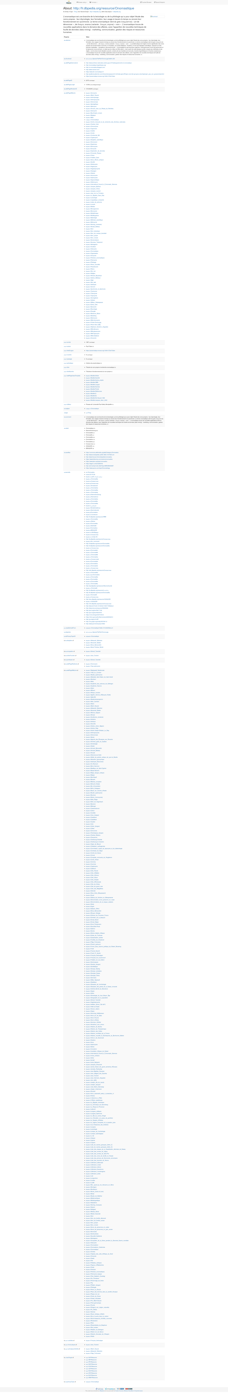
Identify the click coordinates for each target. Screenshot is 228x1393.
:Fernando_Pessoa (93, 153)
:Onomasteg (92, 492)
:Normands (91, 1231)
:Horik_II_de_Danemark (95, 1038)
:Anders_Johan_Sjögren (95, 726)
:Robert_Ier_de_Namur (94, 1332)
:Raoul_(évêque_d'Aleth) (95, 1314)
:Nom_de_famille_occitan (95, 1220)
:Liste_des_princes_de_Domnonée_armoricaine (101, 1158)
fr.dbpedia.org (117, 11)
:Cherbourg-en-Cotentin (95, 842)
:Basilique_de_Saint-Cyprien (96, 768)
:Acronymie (91, 93)
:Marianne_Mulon (93, 313)
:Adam (90, 688)
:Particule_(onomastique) (95, 258)
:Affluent (90, 690)
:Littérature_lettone (93, 1167)
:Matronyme (91, 318)
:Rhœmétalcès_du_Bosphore (96, 1325)
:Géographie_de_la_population (97, 998)
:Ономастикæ (92, 559)
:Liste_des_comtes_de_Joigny (96, 1151)
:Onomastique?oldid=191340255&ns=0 (99, 628)
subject (67, 408)
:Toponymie (91, 296)
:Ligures (90, 1140)
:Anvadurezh (92, 485)
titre (66, 367)
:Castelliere (91, 819)
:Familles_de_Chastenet (95, 940)
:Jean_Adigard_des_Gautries (96, 1073)
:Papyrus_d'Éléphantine (95, 1265)
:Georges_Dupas (93, 973)
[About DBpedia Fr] (68, 2)
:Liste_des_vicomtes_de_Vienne (97, 1160)
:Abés (90, 681)
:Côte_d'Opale (92, 880)
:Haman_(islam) (92, 1009)
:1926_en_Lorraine (93, 672)
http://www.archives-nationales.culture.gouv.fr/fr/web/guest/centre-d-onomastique (109, 63)
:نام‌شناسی (91, 506)
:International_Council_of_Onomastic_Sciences (101, 184)
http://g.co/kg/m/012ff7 (92, 619)
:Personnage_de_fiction (95, 1280)
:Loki (89, 1176)
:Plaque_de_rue (92, 1294)
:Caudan (90, 822)
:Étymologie (91, 309)
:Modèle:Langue (93, 384)
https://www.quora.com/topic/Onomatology (98, 468)
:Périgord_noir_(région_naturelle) (97, 1307)
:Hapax (90, 1011)
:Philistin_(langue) (93, 1285)
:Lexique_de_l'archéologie (95, 1131)
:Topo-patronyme (93, 666)
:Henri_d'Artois (92, 1020)
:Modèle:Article (92, 376)
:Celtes (90, 828)
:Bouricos (91, 795)
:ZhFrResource (91, 1373)
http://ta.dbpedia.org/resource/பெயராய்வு (97, 590)
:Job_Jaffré (91, 1080)
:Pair (89, 1260)
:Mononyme (91, 211)
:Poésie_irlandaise (93, 1298)
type (66, 413)
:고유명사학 (91, 537)
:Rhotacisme (91, 1321)
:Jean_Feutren (92, 655)
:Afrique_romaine (93, 692)
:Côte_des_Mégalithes (94, 888)
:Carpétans (91, 817)
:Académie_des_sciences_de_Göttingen (99, 684)
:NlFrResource (91, 1360)
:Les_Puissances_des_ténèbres (97, 1125)
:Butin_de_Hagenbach (94, 802)
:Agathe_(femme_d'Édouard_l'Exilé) (98, 695)
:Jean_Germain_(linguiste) (95, 1078)
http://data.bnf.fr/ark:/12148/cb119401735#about (99, 606)
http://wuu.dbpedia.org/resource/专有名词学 (98, 599)
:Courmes (91, 864)
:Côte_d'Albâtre (92, 873)
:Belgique (91, 115)
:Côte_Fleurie (92, 871)
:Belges (90, 775)
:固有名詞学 (91, 530)
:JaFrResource (91, 1368)
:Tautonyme (91, 291)
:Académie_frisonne (94, 686)
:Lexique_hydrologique (94, 1133)
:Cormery (91, 862)
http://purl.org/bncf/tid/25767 (94, 612)
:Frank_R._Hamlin (93, 953)
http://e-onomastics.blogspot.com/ (95, 67)
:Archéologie (91, 744)
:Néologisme (91, 244)
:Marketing (91, 316)
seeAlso (67, 452)
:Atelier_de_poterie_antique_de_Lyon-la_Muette (102, 757)
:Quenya (90, 1312)
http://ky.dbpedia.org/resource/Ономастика (98, 539)
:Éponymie (91, 307)
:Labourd (90, 1109)
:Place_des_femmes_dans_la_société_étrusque (101, 1292)
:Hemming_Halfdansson (95, 1013)
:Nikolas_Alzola (92, 1211)
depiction (67, 632)
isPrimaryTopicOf (69, 636)
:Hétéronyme (92, 182)
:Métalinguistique (93, 1200)
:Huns (90, 1042)
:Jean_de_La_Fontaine (94, 193)
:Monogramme (92, 209)
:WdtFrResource (92, 1377)
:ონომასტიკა (92, 532)
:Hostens (90, 1040)
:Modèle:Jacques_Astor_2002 (96, 400)
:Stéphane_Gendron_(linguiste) (97, 327)
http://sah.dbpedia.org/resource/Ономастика (98, 570)
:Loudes (90, 1180)
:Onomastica (91, 528)
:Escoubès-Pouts (93, 926)
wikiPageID (68, 80)
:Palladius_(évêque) (94, 1263)
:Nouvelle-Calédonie (94, 1236)
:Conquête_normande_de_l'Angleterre (99, 857)
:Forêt (90, 949)
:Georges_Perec (93, 975)
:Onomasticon (92, 1245)
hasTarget (68, 1357)
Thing (75, 11)
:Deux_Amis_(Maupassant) (96, 893)
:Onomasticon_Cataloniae (95, 1247)
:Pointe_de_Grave (93, 1296)
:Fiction (90, 155)
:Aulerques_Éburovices (94, 761)
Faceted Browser (146, 2)
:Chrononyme (92, 126)
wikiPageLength (69, 84)
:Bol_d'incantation (93, 786)
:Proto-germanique (93, 1303)
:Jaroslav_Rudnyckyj (94, 1069)
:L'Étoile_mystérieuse (94, 1100)
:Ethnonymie (91, 146)
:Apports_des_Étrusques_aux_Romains (99, 739)
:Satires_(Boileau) (93, 278)
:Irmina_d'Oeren (93, 1055)
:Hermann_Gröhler (93, 1022)
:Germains (91, 978)
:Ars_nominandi (92, 541)
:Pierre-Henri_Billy (93, 324)
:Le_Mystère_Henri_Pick (95, 195)
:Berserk (90, 779)
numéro (68, 355)
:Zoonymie (91, 338)
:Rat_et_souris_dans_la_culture (97, 1316)
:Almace (90, 715)
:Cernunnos (91, 831)
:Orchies (90, 1251)
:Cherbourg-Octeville (94, 839)
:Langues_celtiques (93, 1111)
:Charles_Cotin (92, 124)
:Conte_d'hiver (92, 859)
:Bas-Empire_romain (94, 113)
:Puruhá (90, 1305)
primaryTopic (69, 1382)
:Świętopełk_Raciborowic (95, 670)
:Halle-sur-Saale (92, 1006)
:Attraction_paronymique (95, 759)
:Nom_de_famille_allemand (96, 1218)
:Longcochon (92, 1178)
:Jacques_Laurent (93, 191)
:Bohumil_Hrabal (93, 784)
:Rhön (90, 1323)
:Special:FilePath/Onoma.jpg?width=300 (100, 59)
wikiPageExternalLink (71, 63)
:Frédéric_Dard (92, 157)
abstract (67, 40)
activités (69, 1340)
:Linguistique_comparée (95, 200)
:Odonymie (91, 249)
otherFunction (70, 655)
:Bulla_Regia (92, 799)
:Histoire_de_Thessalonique (96, 1029)
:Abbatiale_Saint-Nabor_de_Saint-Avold (99, 677)
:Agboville (91, 697)
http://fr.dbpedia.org (95, 11)
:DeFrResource (91, 1364)
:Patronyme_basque (94, 1274)
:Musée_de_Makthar (94, 1196)
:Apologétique (92, 104)
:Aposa (90, 737)
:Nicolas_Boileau (93, 226)
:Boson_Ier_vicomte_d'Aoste (96, 790)
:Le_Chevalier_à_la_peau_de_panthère (99, 1118)
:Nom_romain (92, 238)
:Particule (91, 1269)
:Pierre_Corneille (93, 264)
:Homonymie (92, 175)
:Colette (90, 131)
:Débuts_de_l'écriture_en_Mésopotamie (99, 897)
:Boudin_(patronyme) (94, 793)
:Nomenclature (92, 240)
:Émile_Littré (91, 304)
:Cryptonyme (92, 137)
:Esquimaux (91, 144)
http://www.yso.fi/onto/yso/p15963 (95, 624)
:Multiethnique (92, 213)
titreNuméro (69, 371)
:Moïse (90, 1194)
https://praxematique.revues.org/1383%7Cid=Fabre (100, 76)
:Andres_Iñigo (92, 728)
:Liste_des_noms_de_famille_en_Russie (99, 1156)
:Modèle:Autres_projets (94, 380)
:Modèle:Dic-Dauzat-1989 (95, 398)
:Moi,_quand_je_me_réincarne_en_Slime (100, 1185)
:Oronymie (91, 255)
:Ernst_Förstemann (93, 924)
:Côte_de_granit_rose (94, 886)
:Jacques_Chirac (93, 189)
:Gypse (90, 991)
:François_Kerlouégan (94, 955)
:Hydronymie (92, 177)
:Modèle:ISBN (92, 382)
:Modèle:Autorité (93, 378)
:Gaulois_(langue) (93, 964)
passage (68, 359)
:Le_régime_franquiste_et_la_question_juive (100, 1122)
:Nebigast (91, 1209)
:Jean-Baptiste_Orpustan (95, 1071)
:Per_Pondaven (92, 1278)
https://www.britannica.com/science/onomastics (99, 459)
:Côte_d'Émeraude (93, 882)
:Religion (90, 273)
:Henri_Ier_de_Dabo (94, 1015)
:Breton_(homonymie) (94, 797)
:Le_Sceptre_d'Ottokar (94, 1120)
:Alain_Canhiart (92, 701)
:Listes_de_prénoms (94, 202)
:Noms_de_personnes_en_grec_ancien (99, 1229)
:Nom (89, 229)
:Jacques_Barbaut (93, 186)
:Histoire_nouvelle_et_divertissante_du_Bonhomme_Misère (105, 1035)
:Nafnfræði (91, 526)
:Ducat (90, 895)
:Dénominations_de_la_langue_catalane (99, 902)
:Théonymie (91, 293)
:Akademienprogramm (94, 699)
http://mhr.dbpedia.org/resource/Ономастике (98, 604)
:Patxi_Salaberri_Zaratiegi (95, 1276)
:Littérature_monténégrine (95, 1171)
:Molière (90, 206)
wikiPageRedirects (71, 664)
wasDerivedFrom (70, 628)
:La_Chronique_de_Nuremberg (97, 1104)
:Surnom (90, 287)
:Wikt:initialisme (92, 336)
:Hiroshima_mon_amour (95, 1024)
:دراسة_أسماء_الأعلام (94, 477)
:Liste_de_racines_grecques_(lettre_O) (99, 1147)
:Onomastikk (92, 552)
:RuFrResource (91, 1371)
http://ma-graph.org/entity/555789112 (96, 621)
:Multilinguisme (92, 215)
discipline (68, 640)
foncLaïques (70, 1345)
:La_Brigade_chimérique (95, 1102)
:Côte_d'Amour (92, 875)
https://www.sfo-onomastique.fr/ (95, 72)
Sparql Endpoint (160, 2)
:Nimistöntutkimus (93, 508)
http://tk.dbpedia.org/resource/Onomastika (98, 592)
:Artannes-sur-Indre (93, 755)
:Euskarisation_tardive (94, 937)
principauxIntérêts (71, 1349)
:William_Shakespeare (94, 302)
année (67, 342)
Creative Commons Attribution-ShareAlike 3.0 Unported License (129, 1390)
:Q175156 (90, 474)
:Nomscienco (92, 497)
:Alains (90, 704)
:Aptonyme (91, 106)
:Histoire (90, 173)
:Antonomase (92, 102)
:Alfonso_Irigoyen (93, 712)
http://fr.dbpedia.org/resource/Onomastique (103, 8)
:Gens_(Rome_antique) (95, 160)
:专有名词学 (91, 601)
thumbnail (67, 59)
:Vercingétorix (92, 298)
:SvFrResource (91, 1357)
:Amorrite (91, 724)
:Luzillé (90, 1182)
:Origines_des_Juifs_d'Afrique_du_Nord (99, 1254)
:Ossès (90, 1258)
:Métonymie (91, 222)
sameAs (67, 472)
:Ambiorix (91, 719)
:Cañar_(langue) (93, 826)
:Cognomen (91, 128)
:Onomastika (92, 479)
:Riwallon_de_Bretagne (94, 1329)
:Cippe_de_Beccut (93, 844)
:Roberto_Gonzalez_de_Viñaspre (97, 1334)
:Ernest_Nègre (92, 922)
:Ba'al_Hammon (92, 766)
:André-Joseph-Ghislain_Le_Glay (97, 730)
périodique (68, 363)
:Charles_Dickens (93, 835)
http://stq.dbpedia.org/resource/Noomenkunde (99, 586)
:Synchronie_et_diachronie (95, 289)
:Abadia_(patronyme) (94, 675)
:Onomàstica (92, 488)
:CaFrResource (91, 1366)
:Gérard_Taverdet (93, 651)
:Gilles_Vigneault (93, 980)
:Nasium (90, 1207)
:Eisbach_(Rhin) (92, 908)
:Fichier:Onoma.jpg (93, 322)
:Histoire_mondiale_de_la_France (97, 1033)
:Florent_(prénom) (93, 944)
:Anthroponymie (92, 99)
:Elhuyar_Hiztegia (93, 913)
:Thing (88, 413)
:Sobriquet (91, 284)
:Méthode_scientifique (94, 220)
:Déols (90, 904)
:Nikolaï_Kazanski (93, 1214)
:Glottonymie (92, 164)
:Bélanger (91, 806)
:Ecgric (90, 906)
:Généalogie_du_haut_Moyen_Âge (98, 995)
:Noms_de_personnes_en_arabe (97, 1227)
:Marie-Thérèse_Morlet (94, 647)
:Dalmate (90, 891)
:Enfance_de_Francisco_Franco (97, 915)
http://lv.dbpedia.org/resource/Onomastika (98, 546)
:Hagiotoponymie (93, 169)
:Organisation (92, 253)
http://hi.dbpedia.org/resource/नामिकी (96, 517)
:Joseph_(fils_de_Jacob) (95, 1082)
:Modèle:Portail (92, 389)
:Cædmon (91, 868)
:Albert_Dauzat (92, 95)
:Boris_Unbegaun (93, 788)
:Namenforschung (93, 494)
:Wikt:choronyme (93, 320)
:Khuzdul (90, 1091)
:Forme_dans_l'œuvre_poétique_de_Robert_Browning (103, 946)
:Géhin (90, 993)
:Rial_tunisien (92, 1327)
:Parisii (90, 1267)
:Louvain (90, 204)
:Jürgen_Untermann (94, 1089)
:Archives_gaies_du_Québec (96, 741)
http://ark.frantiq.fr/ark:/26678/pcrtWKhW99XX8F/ (100, 466)
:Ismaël (90, 1060)
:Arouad (90, 753)
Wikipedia (102, 1390)
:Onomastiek (92, 550)
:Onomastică (92, 566)
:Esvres (90, 931)
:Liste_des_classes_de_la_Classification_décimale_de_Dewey (105, 1149)
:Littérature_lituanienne (94, 1169)
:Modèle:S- (91, 393)
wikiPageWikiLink (69, 93)
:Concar (90, 855)
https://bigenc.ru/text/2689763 (94, 463)
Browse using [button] (82, 2)
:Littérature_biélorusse (94, 1162)
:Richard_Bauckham (94, 275)
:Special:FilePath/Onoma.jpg (97, 632)
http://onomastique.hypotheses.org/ (96, 65)
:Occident (91, 247)
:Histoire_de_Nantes (94, 1027)
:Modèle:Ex (91, 396)
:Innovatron (91, 1049)
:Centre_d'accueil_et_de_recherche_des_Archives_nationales (105, 122)
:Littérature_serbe (93, 1174)
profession (69, 660)
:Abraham (91, 679)
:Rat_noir (91, 271)
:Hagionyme (91, 166)
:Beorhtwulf (91, 777)
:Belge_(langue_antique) (95, 773)
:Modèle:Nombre (93, 387)
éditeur (67, 404)
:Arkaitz (90, 746)
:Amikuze (91, 721)
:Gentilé (90, 162)
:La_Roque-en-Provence (95, 1107)
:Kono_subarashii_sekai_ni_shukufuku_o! (100, 1093)
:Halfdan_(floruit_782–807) (96, 1004)
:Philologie (91, 262)
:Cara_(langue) (92, 815)
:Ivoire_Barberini (93, 1062)
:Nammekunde (92, 510)
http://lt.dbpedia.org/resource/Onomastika (97, 543)
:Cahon (90, 810)
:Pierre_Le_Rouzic (93, 1289)
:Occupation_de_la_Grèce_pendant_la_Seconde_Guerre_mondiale (107, 1240)
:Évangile (91, 311)
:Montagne (91, 1187)
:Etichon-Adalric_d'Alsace (95, 933)
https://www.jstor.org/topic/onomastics (96, 461)
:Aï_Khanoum (92, 764)
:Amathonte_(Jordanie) (94, 717)
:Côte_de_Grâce (93, 884)
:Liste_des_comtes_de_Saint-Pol (97, 1153)
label (66, 428)
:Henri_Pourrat (92, 1018)
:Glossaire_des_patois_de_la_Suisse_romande (101, 986)
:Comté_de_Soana (93, 853)
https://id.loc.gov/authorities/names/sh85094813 (99, 617)
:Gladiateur (91, 982)
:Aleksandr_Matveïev (94, 640)
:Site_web (91, 282)
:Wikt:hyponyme (92, 333)
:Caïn (89, 824)
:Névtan (90, 521)
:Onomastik (91, 588)
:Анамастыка (92, 481)
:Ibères (90, 1047)
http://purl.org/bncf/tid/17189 (94, 610)
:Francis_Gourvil (93, 951)
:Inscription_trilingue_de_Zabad (97, 1051)
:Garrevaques (92, 962)
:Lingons (90, 1142)
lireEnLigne (68, 350)
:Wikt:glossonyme (93, 331)
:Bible (90, 117)
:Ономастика (92, 483)
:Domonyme (91, 142)
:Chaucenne (91, 837)
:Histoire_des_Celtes (94, 1031)
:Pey (89, 1283)
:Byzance (91, 804)
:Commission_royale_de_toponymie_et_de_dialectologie (104, 848)
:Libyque (90, 1138)
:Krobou (90, 1096)
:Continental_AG (93, 135)
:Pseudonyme (92, 267)
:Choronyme (91, 664)
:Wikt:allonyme (92, 329)
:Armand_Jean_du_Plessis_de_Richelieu (99, 108)
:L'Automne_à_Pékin (94, 1098)
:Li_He (90, 1136)
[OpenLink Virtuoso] (99, 1388)
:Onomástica (92, 499)
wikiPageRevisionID (70, 89)
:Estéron (90, 929)
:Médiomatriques (93, 1198)
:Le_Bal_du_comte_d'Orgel (96, 1116)
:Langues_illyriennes (94, 1113)
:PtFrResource (91, 1362)
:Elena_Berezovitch (93, 645)
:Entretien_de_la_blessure (95, 917)
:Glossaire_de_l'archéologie (96, 984)
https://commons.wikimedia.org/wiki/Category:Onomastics (102, 452)
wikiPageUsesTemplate (72, 376)
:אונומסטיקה (92, 514)
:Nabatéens (91, 1202)
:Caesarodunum (92, 808)
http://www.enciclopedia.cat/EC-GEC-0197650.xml (100, 455)
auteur (67, 346)
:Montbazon (91, 1189)
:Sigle (90, 280)
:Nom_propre (92, 235)
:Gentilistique (92, 966)
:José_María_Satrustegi (95, 1087)
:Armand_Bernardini (94, 748)
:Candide (90, 813)
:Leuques (91, 1127)
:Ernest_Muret (92, 920)
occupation (69, 651)
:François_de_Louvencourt (96, 957)
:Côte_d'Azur (92, 877)
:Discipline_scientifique (94, 140)
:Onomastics (90, 472)
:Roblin (90, 1336)
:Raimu (90, 269)
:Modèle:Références (94, 391)
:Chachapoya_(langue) (94, 833)
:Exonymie (91, 149)
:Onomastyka (92, 561)
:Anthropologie (92, 97)
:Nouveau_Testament (94, 242)
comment (67, 417)
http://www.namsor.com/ (92, 69)
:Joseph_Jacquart (93, 1084)
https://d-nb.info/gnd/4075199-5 (95, 615)
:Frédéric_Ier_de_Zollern (95, 960)
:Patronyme (91, 260)
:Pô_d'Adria (91, 1309)
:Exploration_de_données (95, 151)
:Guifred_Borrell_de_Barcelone (97, 989)
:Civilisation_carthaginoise (95, 846)
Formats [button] (93, 2)
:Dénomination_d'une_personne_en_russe (100, 900)
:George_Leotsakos (94, 971)
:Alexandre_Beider (93, 643)
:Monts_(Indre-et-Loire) (95, 1191)
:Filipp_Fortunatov (93, 942)
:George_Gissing (93, 969)
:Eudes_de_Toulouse (94, 935)
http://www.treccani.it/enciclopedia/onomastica (99, 457)
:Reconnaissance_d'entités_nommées (99, 1318)
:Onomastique (92, 120)
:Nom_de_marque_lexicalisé (96, 233)
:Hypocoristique (92, 180)
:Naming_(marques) (94, 224)
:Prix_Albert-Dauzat (93, 1300)
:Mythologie (91, 218)
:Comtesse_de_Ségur (94, 851)
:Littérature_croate (93, 1165)
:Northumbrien (92, 1234)
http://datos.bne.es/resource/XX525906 (97, 608)
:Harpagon (91, 171)
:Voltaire (90, 300)
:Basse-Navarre (92, 770)
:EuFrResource (91, 1375)
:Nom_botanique (93, 231)
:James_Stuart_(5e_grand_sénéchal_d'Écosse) (101, 1067)
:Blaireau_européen (94, 782)
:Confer (90, 133)
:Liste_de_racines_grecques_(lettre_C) (99, 1145)
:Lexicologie (91, 198)
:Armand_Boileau (93, 750)
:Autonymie (91, 111)
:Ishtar (90, 1058)
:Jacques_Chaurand (94, 1064)
